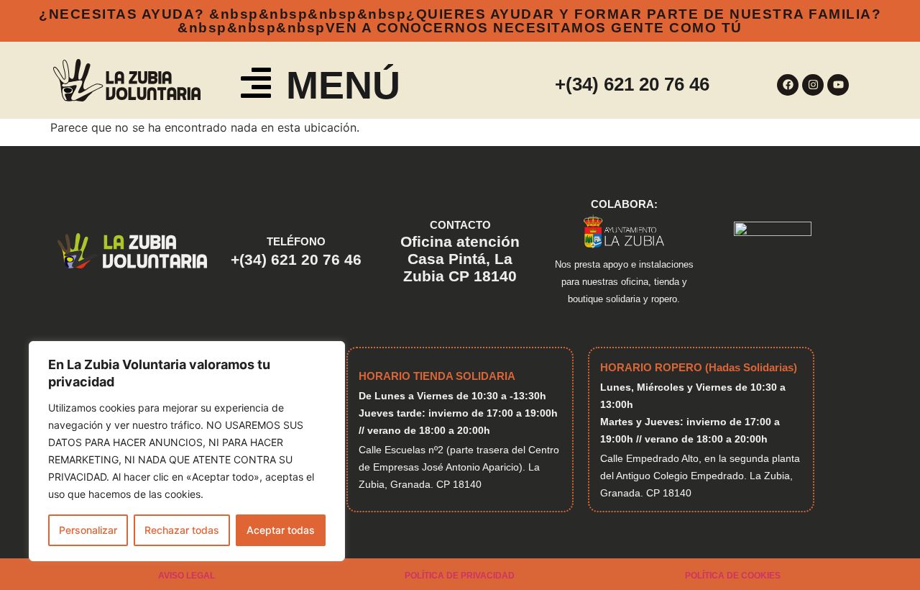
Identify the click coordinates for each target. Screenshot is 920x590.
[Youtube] (838, 85)
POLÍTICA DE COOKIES (733, 576)
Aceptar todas (281, 530)
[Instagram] (813, 85)
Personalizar (88, 530)
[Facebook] (788, 85)
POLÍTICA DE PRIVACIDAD (460, 576)
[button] (256, 85)
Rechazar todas (181, 530)
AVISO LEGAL (186, 576)
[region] (187, 451)
